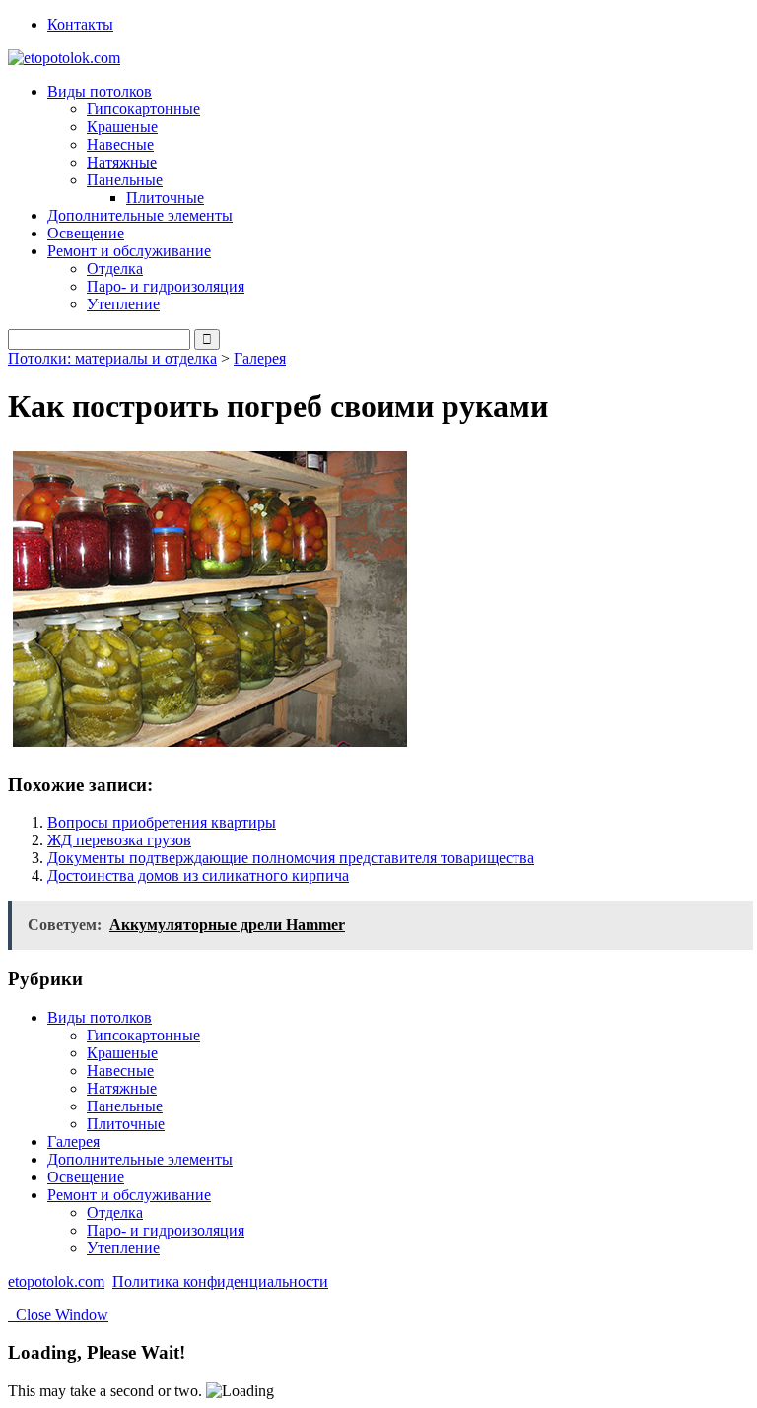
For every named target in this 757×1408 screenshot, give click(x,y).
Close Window (58, 1315)
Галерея (260, 358)
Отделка (115, 268)
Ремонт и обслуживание (129, 1194)
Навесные (120, 144)
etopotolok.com (56, 1281)
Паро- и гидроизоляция (165, 286)
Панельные (125, 1106)
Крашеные (122, 126)
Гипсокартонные (143, 109)
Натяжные (122, 162)
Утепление (123, 304)
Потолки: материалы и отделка (112, 358)
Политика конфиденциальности (220, 1281)
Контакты (80, 24)
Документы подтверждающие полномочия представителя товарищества (290, 857)
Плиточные (165, 197)
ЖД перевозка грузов (119, 840)
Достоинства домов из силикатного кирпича (198, 875)
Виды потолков (99, 1017)
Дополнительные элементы (140, 215)
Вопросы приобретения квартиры (161, 822)
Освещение (85, 233)
